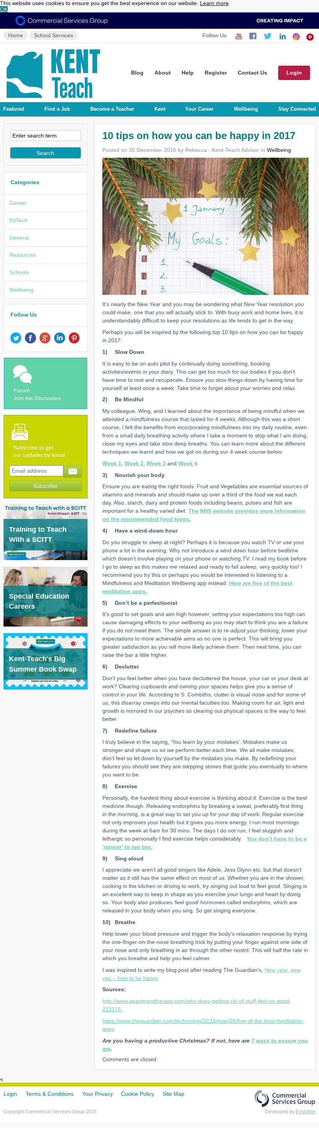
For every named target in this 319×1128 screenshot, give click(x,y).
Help (188, 73)
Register (216, 73)
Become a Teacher (112, 109)
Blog (137, 73)
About (162, 73)
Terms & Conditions (50, 1094)
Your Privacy (97, 1094)
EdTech (18, 220)
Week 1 (111, 463)
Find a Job (57, 109)
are (106, 1049)
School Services (53, 35)
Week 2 (134, 463)
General (19, 238)
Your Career (199, 109)
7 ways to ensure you (279, 1040)
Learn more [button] (214, 3)
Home (15, 35)
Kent (159, 109)
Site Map (173, 1094)
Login (294, 73)
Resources (22, 255)
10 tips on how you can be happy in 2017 (198, 135)
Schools (19, 272)
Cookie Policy (137, 1094)
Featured (13, 109)
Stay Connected (297, 109)
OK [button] (4, 9)
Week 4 (187, 463)
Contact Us (252, 73)
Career (17, 203)
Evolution (305, 1111)
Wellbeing (246, 109)
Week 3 (156, 463)
